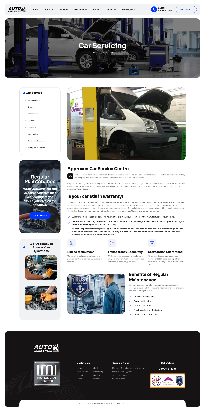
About (95, 368)
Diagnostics (33, 127)
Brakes (31, 107)
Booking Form (128, 9)
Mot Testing (33, 134)
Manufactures (80, 9)
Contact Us (111, 9)
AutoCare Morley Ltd (102, 403)
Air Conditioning (34, 100)
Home (35, 9)
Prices (96, 9)
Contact (80, 375)
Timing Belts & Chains (37, 148)
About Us (48, 9)
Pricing (79, 379)
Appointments (82, 372)
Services (63, 9)
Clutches (31, 120)
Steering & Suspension (37, 141)
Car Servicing (33, 114)
